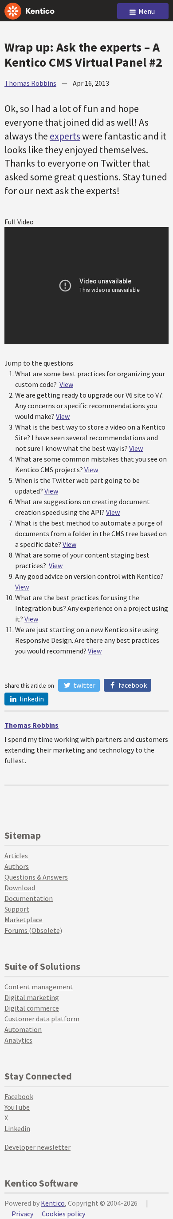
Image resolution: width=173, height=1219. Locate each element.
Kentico (53, 1203)
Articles (16, 855)
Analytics (18, 1040)
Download (19, 887)
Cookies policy (63, 1213)
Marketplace (23, 919)
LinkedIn (31, 698)
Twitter (83, 685)
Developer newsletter (37, 1147)
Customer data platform (41, 1018)
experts (65, 136)
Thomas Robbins (30, 83)
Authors (16, 866)
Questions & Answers (36, 876)
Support (16, 908)
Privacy (22, 1213)
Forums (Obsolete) (33, 930)
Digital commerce (31, 1008)
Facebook (132, 685)
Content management (38, 986)
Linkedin (17, 1128)
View (66, 384)
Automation (23, 1029)
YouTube (17, 1107)
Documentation (28, 898)
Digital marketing (31, 997)
